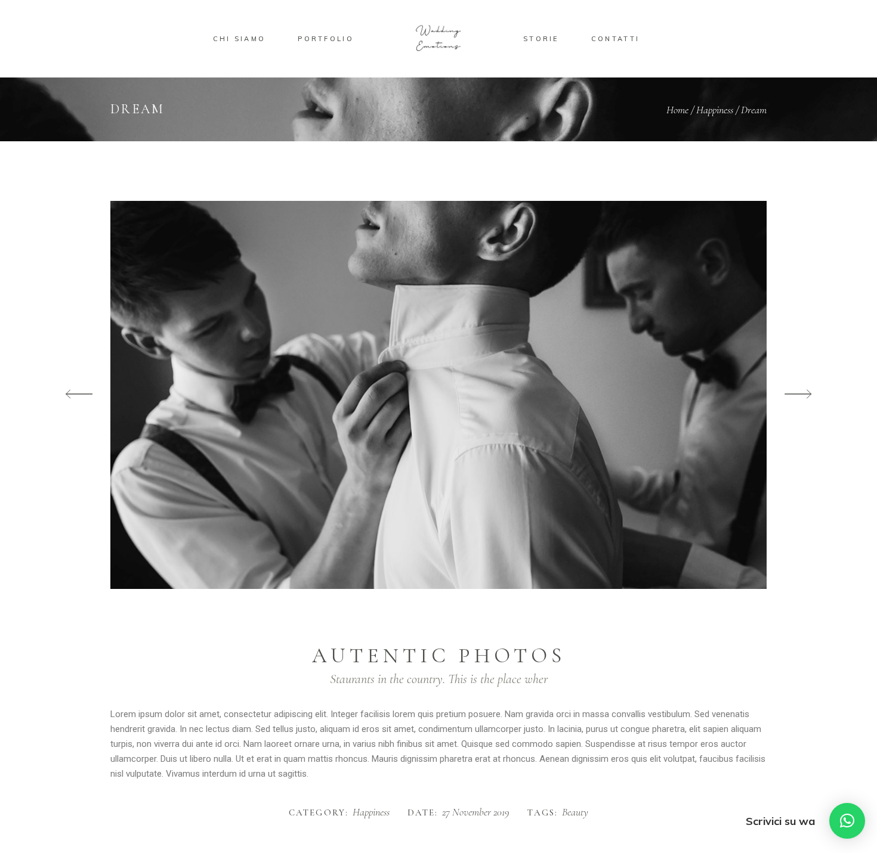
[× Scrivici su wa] (847, 821)
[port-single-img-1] (438, 395)
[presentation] (79, 395)
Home (677, 109)
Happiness (714, 109)
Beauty (575, 812)
